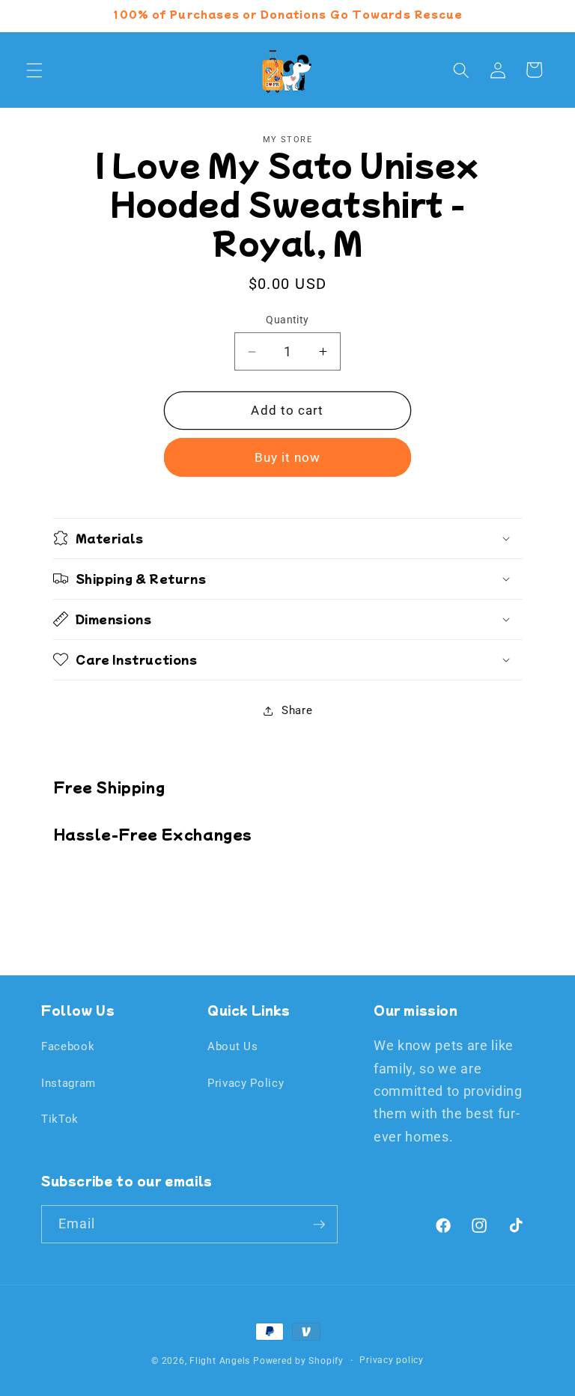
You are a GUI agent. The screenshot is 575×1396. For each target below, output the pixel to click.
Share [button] (297, 710)
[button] (34, 70)
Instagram (68, 1083)
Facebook (67, 1046)
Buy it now (288, 458)
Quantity (287, 320)
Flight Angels (219, 1361)
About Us (232, 1046)
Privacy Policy (245, 1083)
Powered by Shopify (298, 1361)
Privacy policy (391, 1360)
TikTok (60, 1119)
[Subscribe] (319, 1224)
